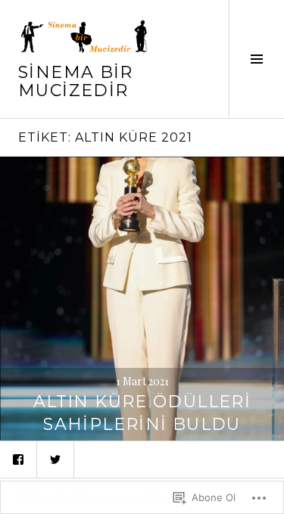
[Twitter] (55, 459)
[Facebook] (18, 459)
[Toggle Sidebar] (256, 59)
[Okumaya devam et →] (142, 299)
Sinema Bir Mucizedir (75, 81)
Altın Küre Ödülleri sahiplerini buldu (142, 413)
